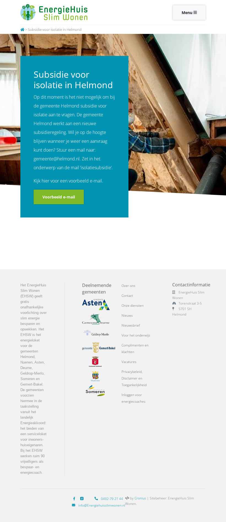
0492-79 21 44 (111, 498)
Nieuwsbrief (131, 325)
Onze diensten (133, 305)
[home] (22, 29)
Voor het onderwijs (136, 335)
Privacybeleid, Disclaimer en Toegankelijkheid (134, 378)
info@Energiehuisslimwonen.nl (101, 505)
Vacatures (129, 361)
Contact (127, 295)
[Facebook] (75, 498)
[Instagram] (83, 498)
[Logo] (64, 12)
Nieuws (127, 315)
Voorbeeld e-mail (58, 197)
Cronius (140, 498)
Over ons (128, 285)
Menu (187, 12)
